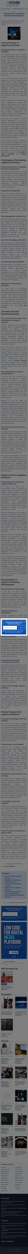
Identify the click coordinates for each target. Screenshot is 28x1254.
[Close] (24, 621)
